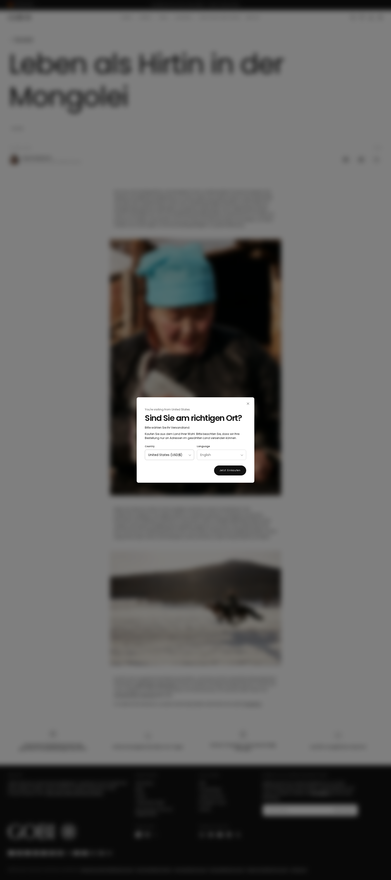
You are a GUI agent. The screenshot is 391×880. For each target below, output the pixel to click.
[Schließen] (248, 403)
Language (203, 446)
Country (150, 446)
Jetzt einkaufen (230, 470)
